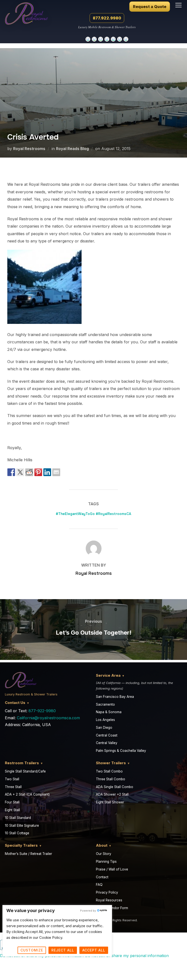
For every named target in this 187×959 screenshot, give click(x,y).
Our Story (103, 854)
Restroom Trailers (22, 763)
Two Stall (12, 779)
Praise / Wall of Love (112, 869)
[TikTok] (87, 39)
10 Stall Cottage (17, 833)
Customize (31, 950)
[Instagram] (94, 39)
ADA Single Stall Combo (114, 787)
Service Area (108, 675)
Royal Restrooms (29, 148)
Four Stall (12, 802)
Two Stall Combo (109, 771)
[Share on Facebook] (11, 472)
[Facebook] (125, 39)
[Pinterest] (106, 39)
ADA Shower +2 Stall (112, 794)
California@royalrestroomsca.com (48, 717)
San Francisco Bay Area (115, 697)
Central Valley (106, 743)
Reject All (62, 950)
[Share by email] (56, 472)
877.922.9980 (107, 18)
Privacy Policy (107, 892)
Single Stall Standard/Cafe (25, 771)
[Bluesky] (119, 39)
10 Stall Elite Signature (22, 825)
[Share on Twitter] (20, 472)
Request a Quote (149, 6)
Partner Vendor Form (112, 908)
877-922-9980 (42, 710)
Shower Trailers (111, 763)
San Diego (104, 727)
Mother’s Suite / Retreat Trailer (28, 854)
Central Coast (106, 735)
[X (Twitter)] (113, 39)
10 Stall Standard (18, 818)
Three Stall (13, 787)
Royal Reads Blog (72, 148)
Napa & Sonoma (109, 712)
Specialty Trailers (21, 845)
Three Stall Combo (110, 779)
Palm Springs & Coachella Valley (121, 751)
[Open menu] (178, 5)
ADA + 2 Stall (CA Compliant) (27, 794)
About (101, 845)
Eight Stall (12, 810)
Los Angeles (105, 720)
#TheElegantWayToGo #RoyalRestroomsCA (93, 514)
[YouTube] (100, 39)
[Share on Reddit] (29, 472)
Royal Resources (109, 900)
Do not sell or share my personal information (127, 955)
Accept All (93, 950)
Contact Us (15, 702)
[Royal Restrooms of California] (26, 11)
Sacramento (105, 704)
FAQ (99, 885)
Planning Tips (106, 861)
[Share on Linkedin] (47, 472)
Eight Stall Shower (110, 802)
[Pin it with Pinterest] (38, 472)
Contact (102, 877)
